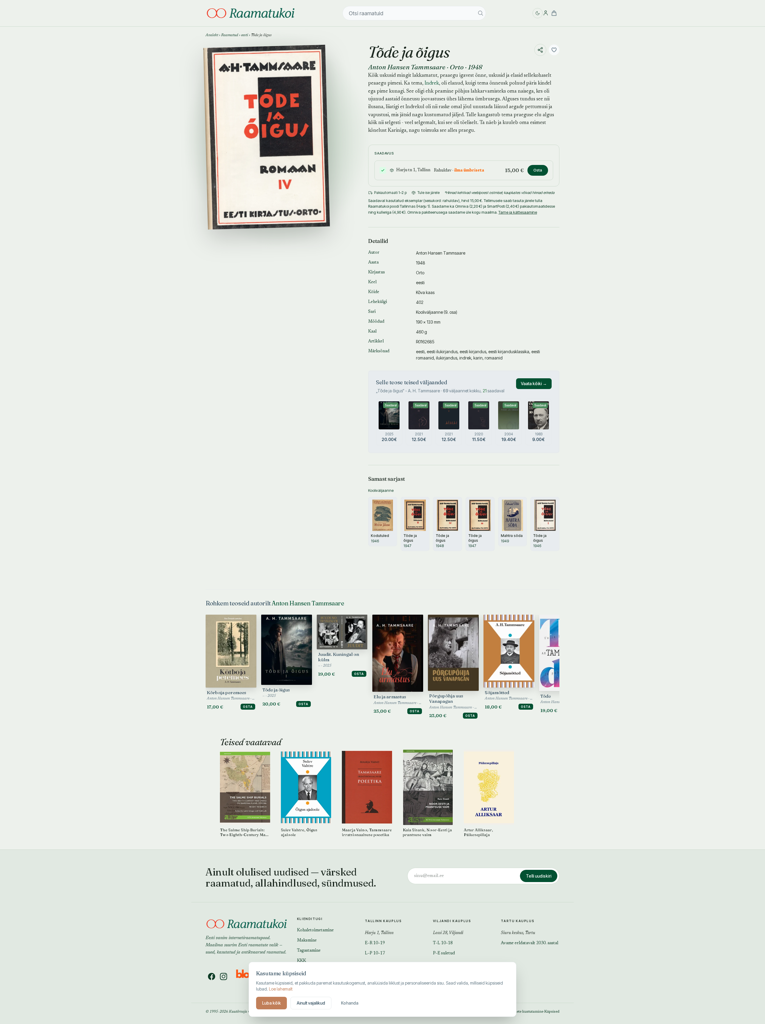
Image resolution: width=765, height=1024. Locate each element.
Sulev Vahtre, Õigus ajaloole (299, 832)
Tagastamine (309, 951)
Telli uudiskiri (538, 875)
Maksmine (307, 941)
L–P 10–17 (375, 953)
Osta (537, 170)
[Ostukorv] (554, 13)
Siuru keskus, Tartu (518, 933)
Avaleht (212, 35)
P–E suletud (444, 953)
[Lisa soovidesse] (554, 50)
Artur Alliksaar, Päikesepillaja (478, 832)
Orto (457, 67)
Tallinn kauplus (383, 921)
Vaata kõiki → (534, 383)
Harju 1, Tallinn (379, 933)
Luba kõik (271, 1002)
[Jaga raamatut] (540, 50)
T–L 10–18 (443, 943)
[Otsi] (481, 13)
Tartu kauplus (517, 921)
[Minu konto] (546, 13)
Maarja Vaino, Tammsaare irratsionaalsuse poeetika (367, 832)
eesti (244, 35)
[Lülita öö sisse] (538, 13)
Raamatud (229, 35)
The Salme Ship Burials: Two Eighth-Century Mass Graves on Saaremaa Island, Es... (245, 832)
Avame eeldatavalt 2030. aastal (529, 943)
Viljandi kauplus (452, 921)
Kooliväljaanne (429, 312)
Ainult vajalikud (311, 1002)
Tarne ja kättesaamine (517, 212)
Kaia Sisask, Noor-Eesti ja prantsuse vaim (427, 832)
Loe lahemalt (281, 988)
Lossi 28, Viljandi (448, 933)
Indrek (432, 83)
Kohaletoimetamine (315, 930)
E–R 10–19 (375, 943)
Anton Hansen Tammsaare (407, 67)
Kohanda (349, 1002)
